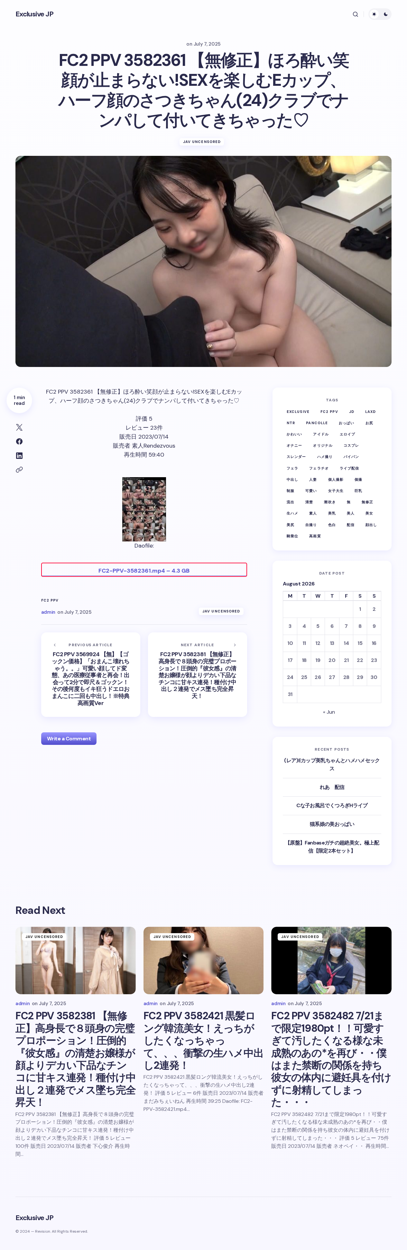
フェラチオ (319, 468)
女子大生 (336, 490)
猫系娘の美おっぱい (332, 824)
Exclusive (298, 411)
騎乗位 (292, 536)
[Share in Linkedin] (19, 456)
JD (351, 411)
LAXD (370, 411)
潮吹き (330, 502)
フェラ (292, 468)
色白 (332, 524)
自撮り (311, 524)
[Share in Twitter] (19, 427)
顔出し (371, 524)
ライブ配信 (349, 468)
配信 (351, 524)
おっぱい (346, 423)
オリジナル (323, 445)
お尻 (369, 423)
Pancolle (317, 423)
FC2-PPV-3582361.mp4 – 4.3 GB (144, 571)
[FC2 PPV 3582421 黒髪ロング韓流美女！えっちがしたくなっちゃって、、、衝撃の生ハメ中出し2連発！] (203, 960)
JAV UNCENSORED (202, 141)
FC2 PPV (50, 600)
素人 (313, 513)
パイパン (351, 456)
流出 (290, 502)
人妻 (313, 479)
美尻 (290, 524)
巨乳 (358, 490)
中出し (292, 479)
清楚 (309, 502)
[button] (355, 14)
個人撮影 (336, 479)
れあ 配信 (332, 787)
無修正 (367, 502)
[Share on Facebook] (19, 441)
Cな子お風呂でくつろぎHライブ (331, 805)
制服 (290, 490)
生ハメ (292, 513)
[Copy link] (19, 470)
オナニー (294, 445)
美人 (351, 513)
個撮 (358, 479)
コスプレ (351, 445)
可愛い (311, 490)
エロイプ (347, 434)
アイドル (320, 434)
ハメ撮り (325, 456)
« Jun (329, 712)
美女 (369, 513)
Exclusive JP (34, 14)
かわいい (294, 434)
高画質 (315, 536)
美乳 (332, 513)
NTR (291, 423)
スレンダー (296, 456)
